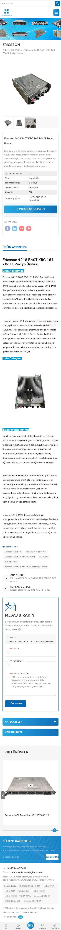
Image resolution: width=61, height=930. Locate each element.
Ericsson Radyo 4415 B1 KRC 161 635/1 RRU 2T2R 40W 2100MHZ (28, 817)
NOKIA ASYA (25, 896)
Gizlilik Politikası (29, 912)
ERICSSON (16, 50)
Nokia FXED (23, 891)
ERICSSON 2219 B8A (30, 886)
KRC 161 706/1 (11, 562)
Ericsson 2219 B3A (32, 901)
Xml (18, 912)
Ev (6, 50)
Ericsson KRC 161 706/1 (36, 552)
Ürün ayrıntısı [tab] (15, 247)
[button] (58, 795)
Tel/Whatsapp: (17, 661)
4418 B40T (43, 557)
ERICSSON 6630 (12, 901)
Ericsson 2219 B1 (42, 896)
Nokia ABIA (10, 891)
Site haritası (8, 912)
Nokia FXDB (38, 891)
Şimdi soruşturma (29, 209)
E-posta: (14, 649)
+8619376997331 (16, 868)
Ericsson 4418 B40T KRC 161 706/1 (20, 557)
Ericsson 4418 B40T (13, 552)
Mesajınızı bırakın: (19, 674)
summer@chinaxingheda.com (27, 872)
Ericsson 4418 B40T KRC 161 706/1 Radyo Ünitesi (26, 567)
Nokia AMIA (49, 886)
